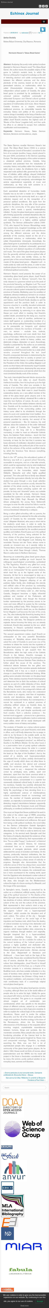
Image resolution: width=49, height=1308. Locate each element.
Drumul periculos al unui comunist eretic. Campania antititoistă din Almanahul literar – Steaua (23, 1073)
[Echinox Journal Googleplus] (40, 6)
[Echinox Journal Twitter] (46, 6)
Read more (25, 1305)
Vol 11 (40, 33)
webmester (25, 33)
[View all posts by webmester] (30, 33)
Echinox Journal (24, 13)
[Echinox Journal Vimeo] (43, 6)
